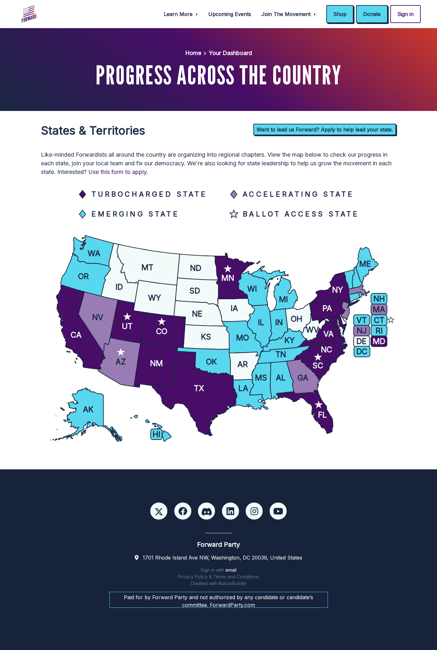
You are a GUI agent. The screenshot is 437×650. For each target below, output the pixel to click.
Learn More (179, 14)
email (231, 570)
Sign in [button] (405, 14)
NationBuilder (233, 583)
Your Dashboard (230, 53)
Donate (372, 14)
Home (193, 53)
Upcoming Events (229, 14)
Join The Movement (286, 14)
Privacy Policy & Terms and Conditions (218, 576)
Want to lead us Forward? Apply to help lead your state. (325, 129)
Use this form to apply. (118, 171)
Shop (339, 14)
